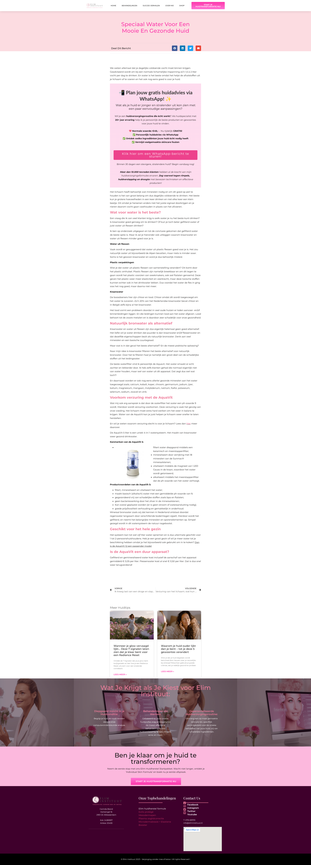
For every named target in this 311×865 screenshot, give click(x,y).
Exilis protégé (146, 812)
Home (113, 5)
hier (188, 423)
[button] (174, 48)
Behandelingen (129, 5)
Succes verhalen (151, 5)
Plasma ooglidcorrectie (151, 818)
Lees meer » (120, 674)
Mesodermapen (147, 815)
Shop (181, 5)
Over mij (169, 5)
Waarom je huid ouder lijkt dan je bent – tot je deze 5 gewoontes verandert (178, 648)
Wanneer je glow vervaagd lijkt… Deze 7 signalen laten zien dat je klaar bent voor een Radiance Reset (131, 650)
